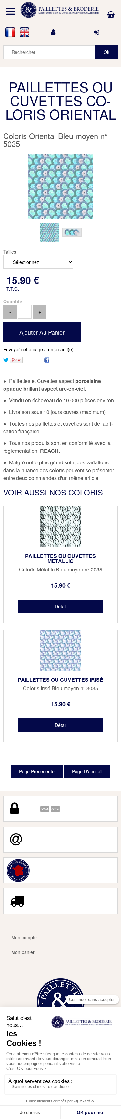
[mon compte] (53, 32)
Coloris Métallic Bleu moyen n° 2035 (60, 569)
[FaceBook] (46, 359)
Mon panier (23, 952)
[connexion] (96, 32)
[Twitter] (5, 359)
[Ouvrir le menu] (10, 11)
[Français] (10, 32)
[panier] (111, 14)
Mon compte (24, 937)
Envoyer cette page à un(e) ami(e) (38, 349)
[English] (24, 32)
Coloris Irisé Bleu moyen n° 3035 (60, 688)
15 (60, 585)
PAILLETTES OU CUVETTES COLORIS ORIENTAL (60, 100)
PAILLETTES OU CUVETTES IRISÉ (60, 679)
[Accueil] (61, 10)
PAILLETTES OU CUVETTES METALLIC (60, 558)
